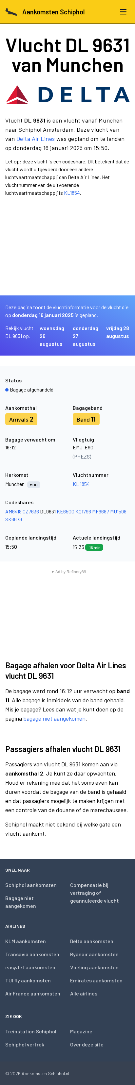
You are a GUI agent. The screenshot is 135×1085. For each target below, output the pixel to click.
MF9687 (100, 511)
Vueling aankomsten (94, 967)
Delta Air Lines (35, 138)
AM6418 (13, 511)
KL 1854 (81, 484)
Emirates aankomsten (96, 980)
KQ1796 (83, 511)
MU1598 (118, 511)
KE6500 (65, 511)
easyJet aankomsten (30, 967)
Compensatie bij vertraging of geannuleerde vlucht (94, 893)
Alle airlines (83, 993)
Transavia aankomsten (32, 954)
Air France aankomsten (32, 993)
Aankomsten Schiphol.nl (45, 1073)
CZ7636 (31, 511)
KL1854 (72, 193)
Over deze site (87, 1044)
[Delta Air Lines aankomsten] (67, 94)
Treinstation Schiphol (30, 1031)
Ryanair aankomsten (94, 954)
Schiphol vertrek (24, 1044)
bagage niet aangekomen (54, 718)
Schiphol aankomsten (31, 885)
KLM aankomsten (25, 941)
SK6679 (13, 519)
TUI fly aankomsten (28, 980)
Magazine (81, 1031)
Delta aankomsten (91, 941)
